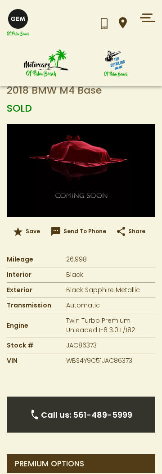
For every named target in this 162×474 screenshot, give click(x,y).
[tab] (81, 463)
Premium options (49, 464)
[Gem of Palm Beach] (47, 22)
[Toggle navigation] (145, 18)
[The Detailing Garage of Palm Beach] (116, 63)
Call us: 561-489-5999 (86, 414)
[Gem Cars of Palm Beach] (46, 63)
